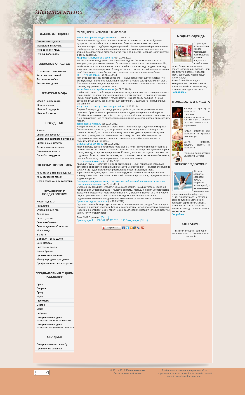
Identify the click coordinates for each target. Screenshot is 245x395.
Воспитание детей (47, 83)
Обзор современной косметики (55, 180)
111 (111, 220)
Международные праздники (53, 259)
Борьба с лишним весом (90, 143)
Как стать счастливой (49, 75)
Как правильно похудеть (51, 147)
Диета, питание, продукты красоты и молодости (197, 145)
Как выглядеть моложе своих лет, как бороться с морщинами (197, 122)
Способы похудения (48, 155)
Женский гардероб (48, 109)
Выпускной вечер (47, 247)
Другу (40, 284)
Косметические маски (49, 176)
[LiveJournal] (139, 228)
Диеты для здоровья (48, 134)
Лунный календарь (48, 53)
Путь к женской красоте (90, 161)
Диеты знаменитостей (49, 142)
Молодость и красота (49, 45)
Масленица (43, 230)
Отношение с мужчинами (51, 71)
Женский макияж (46, 113)
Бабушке (42, 313)
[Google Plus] (142, 228)
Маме (40, 308)
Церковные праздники (50, 255)
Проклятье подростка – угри (92, 201)
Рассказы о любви (47, 79)
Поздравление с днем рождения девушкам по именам (55, 325)
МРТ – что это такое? (88, 75)
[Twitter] (127, 228)
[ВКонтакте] (124, 228)
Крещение (43, 213)
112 (116, 220)
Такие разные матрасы (89, 123)
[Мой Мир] (135, 228)
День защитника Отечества (53, 226)
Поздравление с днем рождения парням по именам (54, 318)
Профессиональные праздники (55, 263)
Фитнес (41, 130)
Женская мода (45, 105)
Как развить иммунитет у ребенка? (96, 57)
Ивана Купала (45, 251)
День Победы (44, 242)
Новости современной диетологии (95, 37)
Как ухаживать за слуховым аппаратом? (99, 106)
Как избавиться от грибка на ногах (95, 89)
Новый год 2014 (46, 201)
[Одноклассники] (131, 228)
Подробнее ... (179, 92)
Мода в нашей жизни (49, 100)
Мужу (40, 296)
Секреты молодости (48, 41)
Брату (40, 292)
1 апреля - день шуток (50, 238)
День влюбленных (47, 222)
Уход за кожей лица (48, 49)
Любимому (43, 300)
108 (98, 220)
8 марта (41, 234)
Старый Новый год (47, 209)
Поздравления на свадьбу (52, 344)
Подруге (41, 288)
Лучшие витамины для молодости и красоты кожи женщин (197, 134)
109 (103, 220)
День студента (45, 218)
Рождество (43, 205)
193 (123, 220)
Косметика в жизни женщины (54, 172)
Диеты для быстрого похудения (55, 138)
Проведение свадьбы (49, 348)
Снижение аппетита (48, 151)
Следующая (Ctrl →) (137, 220)
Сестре (41, 304)
